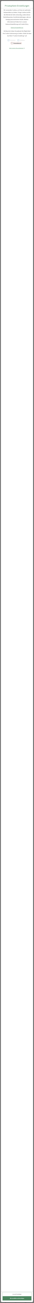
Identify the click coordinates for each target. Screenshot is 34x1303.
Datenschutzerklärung (17, 27)
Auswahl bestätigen (17, 1294)
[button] (17, 48)
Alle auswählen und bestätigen (17, 1298)
